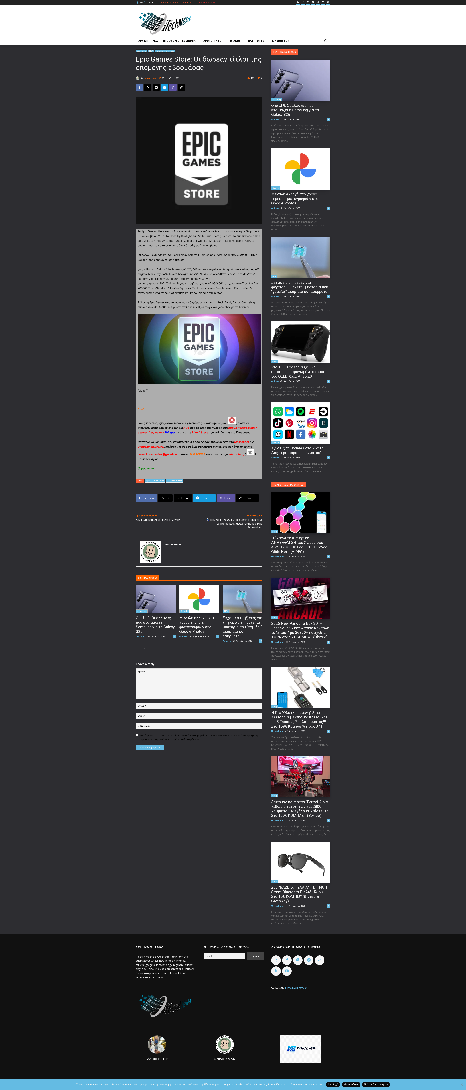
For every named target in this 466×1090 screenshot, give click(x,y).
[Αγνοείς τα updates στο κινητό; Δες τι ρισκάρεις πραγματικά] (300, 423)
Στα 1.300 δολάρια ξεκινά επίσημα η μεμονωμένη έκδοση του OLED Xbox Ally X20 (298, 371)
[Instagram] (308, 3)
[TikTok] (318, 3)
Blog (274, 532)
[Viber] (173, 87)
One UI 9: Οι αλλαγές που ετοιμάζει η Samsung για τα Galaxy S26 (155, 625)
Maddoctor (157, 1059)
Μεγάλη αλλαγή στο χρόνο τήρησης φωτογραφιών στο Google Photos (196, 625)
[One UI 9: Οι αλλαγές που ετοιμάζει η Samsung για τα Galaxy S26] (156, 599)
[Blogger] (298, 3)
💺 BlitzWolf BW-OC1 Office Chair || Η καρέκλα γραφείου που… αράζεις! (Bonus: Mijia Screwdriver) (234, 523)
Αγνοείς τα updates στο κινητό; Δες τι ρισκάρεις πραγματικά (297, 450)
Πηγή (141, 409)
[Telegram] (313, 3)
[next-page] (144, 648)
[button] (325, 41)
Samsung (141, 611)
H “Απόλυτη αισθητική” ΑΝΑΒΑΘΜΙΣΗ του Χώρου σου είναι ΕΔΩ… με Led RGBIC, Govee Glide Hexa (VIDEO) (299, 545)
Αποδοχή (333, 1084)
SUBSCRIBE (197, 454)
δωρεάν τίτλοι (175, 480)
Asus (274, 361)
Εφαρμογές (141, 51)
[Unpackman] (138, 78)
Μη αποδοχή (351, 1084)
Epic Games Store (155, 480)
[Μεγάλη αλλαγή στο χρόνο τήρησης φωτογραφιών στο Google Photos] (199, 599)
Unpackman (150, 78)
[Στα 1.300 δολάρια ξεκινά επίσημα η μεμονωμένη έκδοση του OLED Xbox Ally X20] (300, 342)
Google (184, 611)
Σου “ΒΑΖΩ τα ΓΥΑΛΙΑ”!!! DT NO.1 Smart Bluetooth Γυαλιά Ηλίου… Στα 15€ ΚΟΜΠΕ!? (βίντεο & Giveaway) (299, 894)
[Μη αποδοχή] (461, 1084)
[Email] (156, 87)
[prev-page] (138, 648)
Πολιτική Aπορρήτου (376, 1084)
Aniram (140, 636)
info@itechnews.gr (296, 987)
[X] (323, 3)
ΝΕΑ (151, 51)
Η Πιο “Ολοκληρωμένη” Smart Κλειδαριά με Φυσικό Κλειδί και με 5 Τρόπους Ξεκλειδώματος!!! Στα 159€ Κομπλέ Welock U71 (299, 719)
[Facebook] (303, 3)
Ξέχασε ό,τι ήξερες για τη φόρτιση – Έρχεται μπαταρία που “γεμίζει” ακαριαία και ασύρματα (242, 627)
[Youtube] (328, 3)
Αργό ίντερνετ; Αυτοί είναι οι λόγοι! (158, 519)
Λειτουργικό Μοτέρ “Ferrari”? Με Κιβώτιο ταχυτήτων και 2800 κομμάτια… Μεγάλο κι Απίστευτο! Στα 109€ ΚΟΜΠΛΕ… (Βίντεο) (300, 809)
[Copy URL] (181, 87)
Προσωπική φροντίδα (165, 51)
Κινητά (275, 442)
